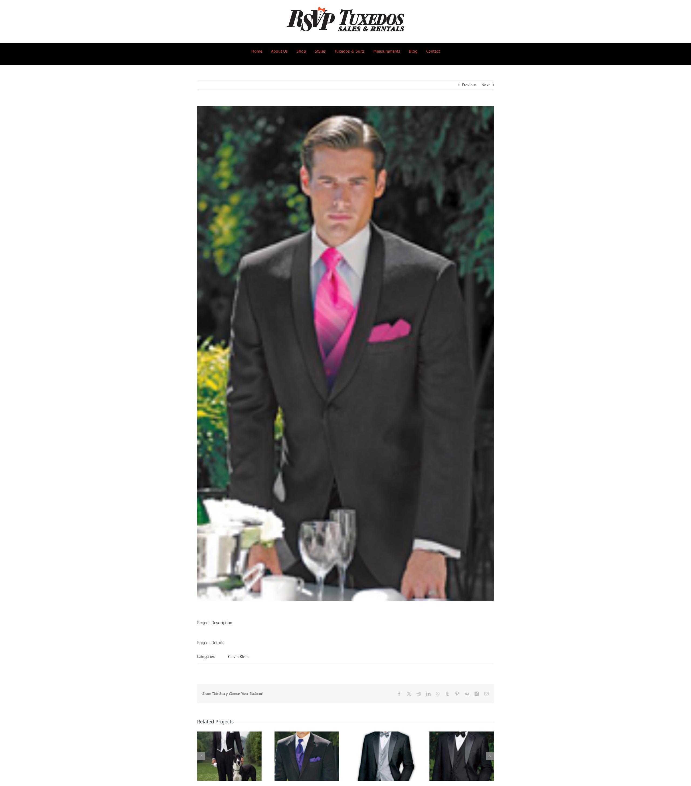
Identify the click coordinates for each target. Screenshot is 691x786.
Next (486, 84)
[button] (201, 756)
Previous (469, 84)
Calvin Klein (238, 656)
